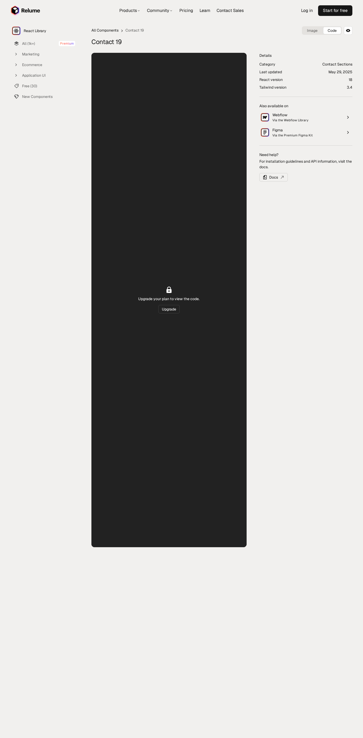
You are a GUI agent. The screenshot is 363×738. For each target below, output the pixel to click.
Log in (307, 10)
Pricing (186, 10)
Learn (205, 10)
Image (312, 30)
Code (332, 30)
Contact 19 (134, 30)
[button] (130, 10)
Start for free (335, 10)
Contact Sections (337, 64)
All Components (105, 30)
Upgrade (169, 309)
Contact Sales (230, 10)
